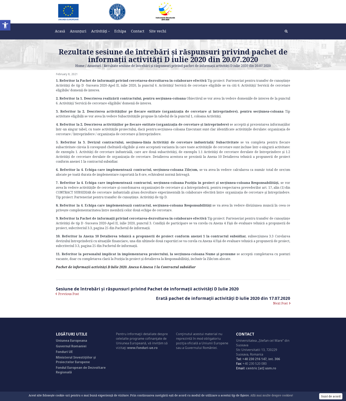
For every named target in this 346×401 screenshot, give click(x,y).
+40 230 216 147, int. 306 (261, 359)
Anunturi (94, 65)
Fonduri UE (64, 352)
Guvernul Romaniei (71, 346)
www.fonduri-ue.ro (142, 348)
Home (79, 65)
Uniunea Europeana (71, 340)
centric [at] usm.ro (261, 368)
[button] (5, 25)
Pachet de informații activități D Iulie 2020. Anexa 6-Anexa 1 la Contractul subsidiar (126, 267)
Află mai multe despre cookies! (271, 395)
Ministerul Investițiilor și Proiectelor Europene (76, 359)
